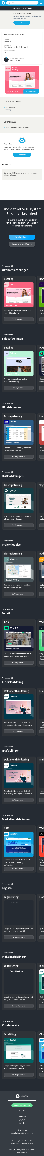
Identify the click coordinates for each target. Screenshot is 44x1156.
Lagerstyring (11, 897)
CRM (6, 828)
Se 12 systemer (17, 319)
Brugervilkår (14, 1143)
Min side (16, 8)
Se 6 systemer (17, 937)
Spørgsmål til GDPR (27, 1143)
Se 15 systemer (17, 662)
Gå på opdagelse (22, 237)
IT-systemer (27, 8)
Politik (22, 1123)
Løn (41, 416)
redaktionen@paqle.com (22, 1133)
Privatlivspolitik (27, 1141)
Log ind (22, 1110)
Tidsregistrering (13, 416)
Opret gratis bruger (22, 1105)
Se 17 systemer (17, 456)
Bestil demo (22, 154)
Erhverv (22, 1120)
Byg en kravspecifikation (22, 244)
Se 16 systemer (17, 731)
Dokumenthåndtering (16, 691)
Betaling (8, 279)
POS (6, 622)
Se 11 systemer (17, 868)
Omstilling (10, 1034)
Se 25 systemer (17, 1074)
